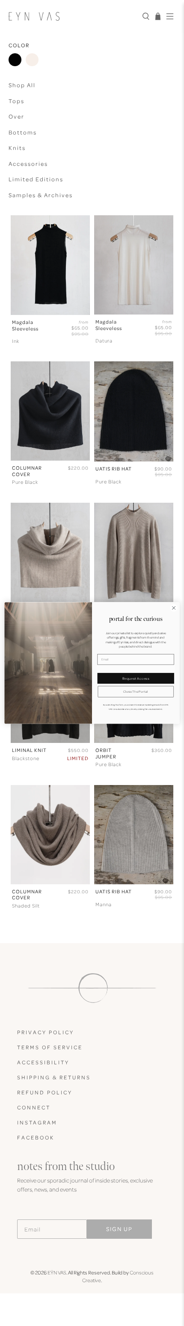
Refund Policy (44, 1092)
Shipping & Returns (54, 1077)
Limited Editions (36, 179)
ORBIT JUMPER (105, 753)
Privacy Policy (45, 1032)
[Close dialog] (174, 608)
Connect (33, 1107)
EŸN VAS (56, 1272)
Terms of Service (50, 1047)
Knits (17, 147)
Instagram (37, 1122)
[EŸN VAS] (72, 16)
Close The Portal (135, 692)
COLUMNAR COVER (27, 471)
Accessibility (43, 1062)
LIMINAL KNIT (29, 750)
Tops (16, 100)
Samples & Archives (41, 195)
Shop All (22, 85)
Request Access (135, 678)
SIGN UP (119, 1228)
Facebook (35, 1137)
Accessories (28, 163)
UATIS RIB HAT (113, 469)
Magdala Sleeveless (25, 325)
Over (16, 116)
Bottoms (23, 132)
